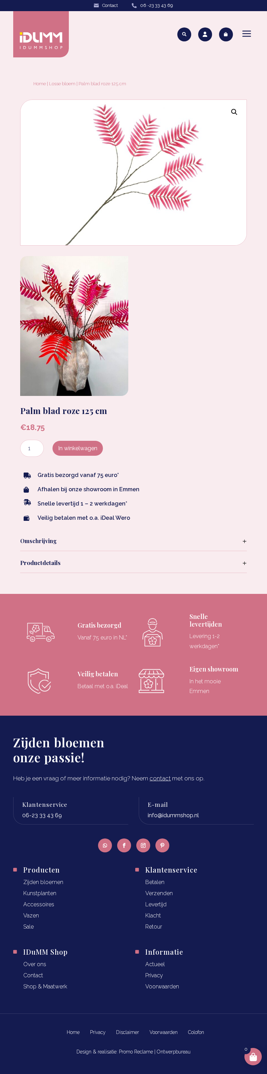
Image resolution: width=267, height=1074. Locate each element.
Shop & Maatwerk (45, 986)
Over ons (34, 964)
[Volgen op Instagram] (143, 845)
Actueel (155, 964)
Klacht (153, 915)
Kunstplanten (39, 893)
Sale (28, 926)
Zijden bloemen (43, 882)
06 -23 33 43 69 (156, 5)
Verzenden (159, 893)
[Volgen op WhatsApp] (105, 845)
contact (160, 778)
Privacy (154, 975)
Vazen (31, 915)
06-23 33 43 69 (42, 815)
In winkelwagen (77, 448)
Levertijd (156, 904)
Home (39, 83)
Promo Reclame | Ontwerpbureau (155, 1052)
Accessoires (38, 904)
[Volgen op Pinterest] (162, 845)
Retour (153, 926)
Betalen (154, 882)
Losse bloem (62, 83)
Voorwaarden (162, 986)
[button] (234, 112)
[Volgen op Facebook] (124, 845)
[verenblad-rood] (74, 393)
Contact (110, 5)
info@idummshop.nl (173, 815)
